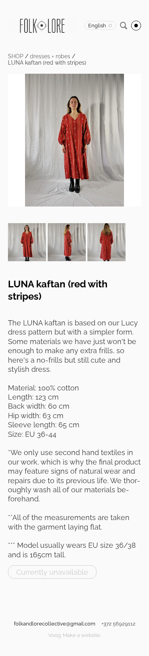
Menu (136, 26)
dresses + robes (50, 56)
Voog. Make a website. (74, 635)
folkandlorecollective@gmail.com (54, 624)
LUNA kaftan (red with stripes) (47, 62)
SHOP (15, 56)
